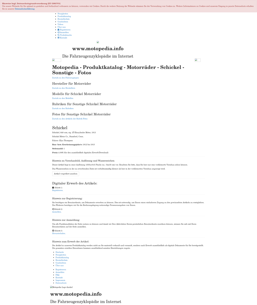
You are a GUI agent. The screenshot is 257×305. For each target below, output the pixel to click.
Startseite (60, 252)
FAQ (57, 274)
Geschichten (61, 262)
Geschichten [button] (63, 21)
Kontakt (59, 277)
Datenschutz (61, 282)
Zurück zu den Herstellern (63, 88)
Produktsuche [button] (65, 35)
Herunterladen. (59, 233)
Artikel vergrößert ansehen (65, 173)
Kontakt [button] (63, 37)
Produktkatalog (62, 257)
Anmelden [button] (64, 32)
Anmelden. (57, 211)
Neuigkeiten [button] (63, 13)
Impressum (60, 280)
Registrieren (61, 269)
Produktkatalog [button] (64, 16)
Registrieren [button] (65, 29)
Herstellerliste (62, 260)
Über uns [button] (62, 27)
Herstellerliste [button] (64, 19)
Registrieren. (57, 190)
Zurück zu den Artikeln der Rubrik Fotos (69, 118)
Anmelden (60, 272)
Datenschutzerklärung (25, 8)
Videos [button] (60, 24)
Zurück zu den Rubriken (63, 108)
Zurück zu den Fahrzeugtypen (65, 77)
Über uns (60, 265)
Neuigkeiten (61, 254)
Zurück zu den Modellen (62, 98)
